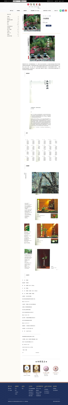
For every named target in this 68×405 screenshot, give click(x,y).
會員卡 (8, 21)
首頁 (43, 15)
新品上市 (56, 10)
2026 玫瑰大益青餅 (46, 372)
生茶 (8, 24)
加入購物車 (48, 25)
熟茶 (8, 23)
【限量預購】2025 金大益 (34, 10)
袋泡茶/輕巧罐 (9, 35)
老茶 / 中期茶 (9, 29)
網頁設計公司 (22, 401)
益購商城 (25, 10)
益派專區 (8, 27)
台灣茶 (8, 16)
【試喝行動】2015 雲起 (47, 10)
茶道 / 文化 (9, 32)
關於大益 (11, 10)
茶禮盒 (8, 31)
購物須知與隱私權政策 (56, 401)
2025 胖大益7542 (56, 372)
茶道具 (8, 34)
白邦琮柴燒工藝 (9, 26)
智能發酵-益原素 (10, 19)
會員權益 (18, 10)
